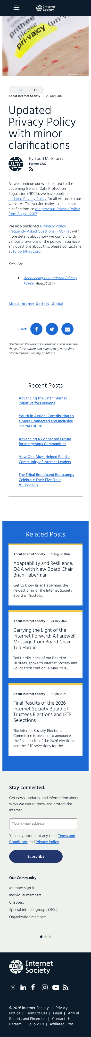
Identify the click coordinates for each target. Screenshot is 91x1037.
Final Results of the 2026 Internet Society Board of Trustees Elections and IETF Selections (42, 712)
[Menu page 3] (50, 936)
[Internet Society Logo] (31, 967)
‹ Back (22, 329)
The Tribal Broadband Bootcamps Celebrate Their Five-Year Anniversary (46, 480)
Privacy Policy (47, 842)
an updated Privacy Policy (42, 196)
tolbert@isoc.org (27, 252)
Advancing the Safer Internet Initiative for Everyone (43, 401)
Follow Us (35, 1024)
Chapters (16, 902)
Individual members (25, 895)
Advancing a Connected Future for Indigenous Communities (45, 442)
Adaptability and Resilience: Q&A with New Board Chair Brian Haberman (43, 569)
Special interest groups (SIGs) (33, 910)
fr (36, 90)
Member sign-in (22, 888)
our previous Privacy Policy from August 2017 (44, 211)
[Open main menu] (16, 7)
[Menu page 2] (45, 936)
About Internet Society (29, 304)
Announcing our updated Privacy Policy (50, 281)
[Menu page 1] (41, 936)
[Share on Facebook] (36, 329)
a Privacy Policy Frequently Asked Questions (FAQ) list (39, 229)
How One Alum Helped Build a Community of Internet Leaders (45, 460)
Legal (57, 1013)
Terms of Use (36, 1013)
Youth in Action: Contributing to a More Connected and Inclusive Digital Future (46, 421)
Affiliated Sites (62, 1024)
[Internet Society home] (45, 8)
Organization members (28, 917)
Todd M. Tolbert (49, 158)
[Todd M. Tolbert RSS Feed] (31, 169)
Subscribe (35, 857)
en (21, 90)
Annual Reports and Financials (44, 1016)
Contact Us (61, 1019)
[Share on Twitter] (52, 329)
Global (57, 304)
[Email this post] (67, 329)
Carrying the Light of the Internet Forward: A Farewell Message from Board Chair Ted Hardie (44, 639)
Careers (15, 1024)
